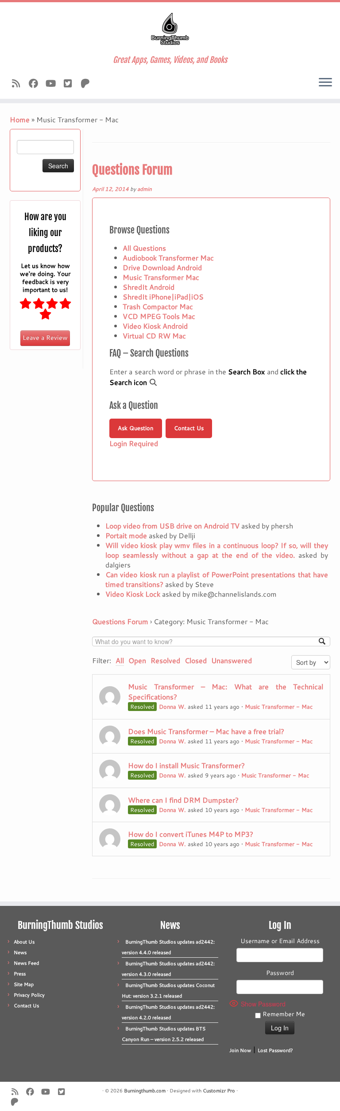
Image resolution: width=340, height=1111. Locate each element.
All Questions (144, 248)
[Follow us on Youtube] (53, 83)
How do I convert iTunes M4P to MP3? (190, 834)
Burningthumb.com (145, 1090)
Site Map (24, 984)
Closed (196, 660)
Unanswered (231, 660)
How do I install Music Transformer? (186, 765)
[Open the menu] (325, 82)
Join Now (240, 1050)
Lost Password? (275, 1050)
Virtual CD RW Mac (154, 335)
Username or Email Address (280, 940)
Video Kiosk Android (155, 326)
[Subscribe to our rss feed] (18, 83)
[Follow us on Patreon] (88, 83)
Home (20, 119)
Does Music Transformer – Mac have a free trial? (206, 731)
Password (280, 972)
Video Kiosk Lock (132, 594)
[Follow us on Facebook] (36, 83)
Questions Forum (132, 170)
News (20, 952)
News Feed (26, 963)
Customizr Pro (219, 1090)
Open (137, 660)
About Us (24, 941)
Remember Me (283, 1014)
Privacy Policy (29, 994)
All (120, 660)
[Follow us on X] (70, 83)
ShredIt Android (148, 287)
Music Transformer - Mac (279, 707)
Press (20, 973)
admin (144, 189)
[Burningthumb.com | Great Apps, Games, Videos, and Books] (170, 29)
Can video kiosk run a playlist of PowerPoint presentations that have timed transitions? (216, 579)
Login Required (133, 443)
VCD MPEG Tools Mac (159, 316)
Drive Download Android (162, 267)
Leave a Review (45, 337)
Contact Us (189, 428)
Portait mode (126, 535)
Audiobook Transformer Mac (168, 257)
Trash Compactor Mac (158, 306)
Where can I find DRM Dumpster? (183, 800)
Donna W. (172, 707)
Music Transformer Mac (161, 277)
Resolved (165, 660)
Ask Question (135, 428)
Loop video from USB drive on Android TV (172, 526)
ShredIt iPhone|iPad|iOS (163, 296)
